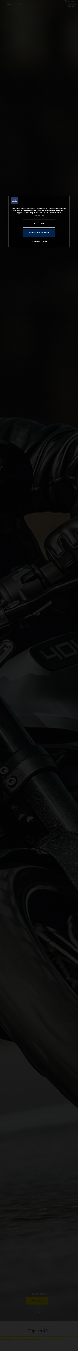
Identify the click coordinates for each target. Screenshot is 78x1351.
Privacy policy (37, 215)
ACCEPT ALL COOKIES (39, 233)
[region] (39, 221)
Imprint (42, 215)
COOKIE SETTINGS (39, 241)
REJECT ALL (39, 223)
